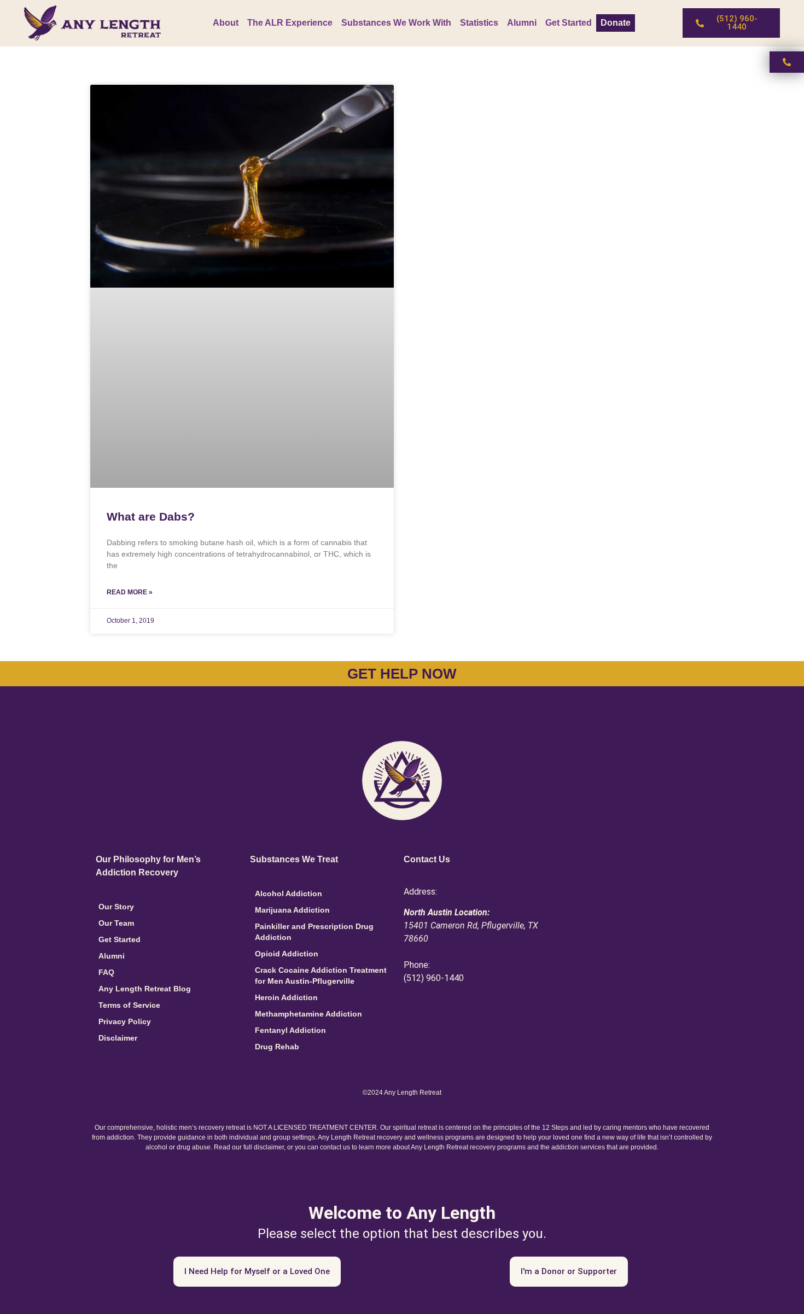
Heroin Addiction (286, 997)
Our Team (116, 923)
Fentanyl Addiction (290, 1030)
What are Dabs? (151, 516)
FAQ (106, 972)
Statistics (479, 22)
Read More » (130, 592)
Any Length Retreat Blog (144, 988)
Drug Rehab (277, 1046)
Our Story (116, 906)
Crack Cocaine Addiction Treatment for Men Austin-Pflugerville (321, 975)
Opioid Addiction (286, 953)
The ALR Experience (290, 22)
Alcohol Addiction (288, 893)
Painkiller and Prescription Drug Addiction (314, 932)
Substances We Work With (396, 22)
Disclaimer (117, 1037)
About (225, 22)
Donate (616, 22)
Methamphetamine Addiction (308, 1013)
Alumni (522, 22)
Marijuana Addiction (292, 910)
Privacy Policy (124, 1021)
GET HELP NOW (402, 673)
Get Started (568, 22)
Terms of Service (129, 1005)
